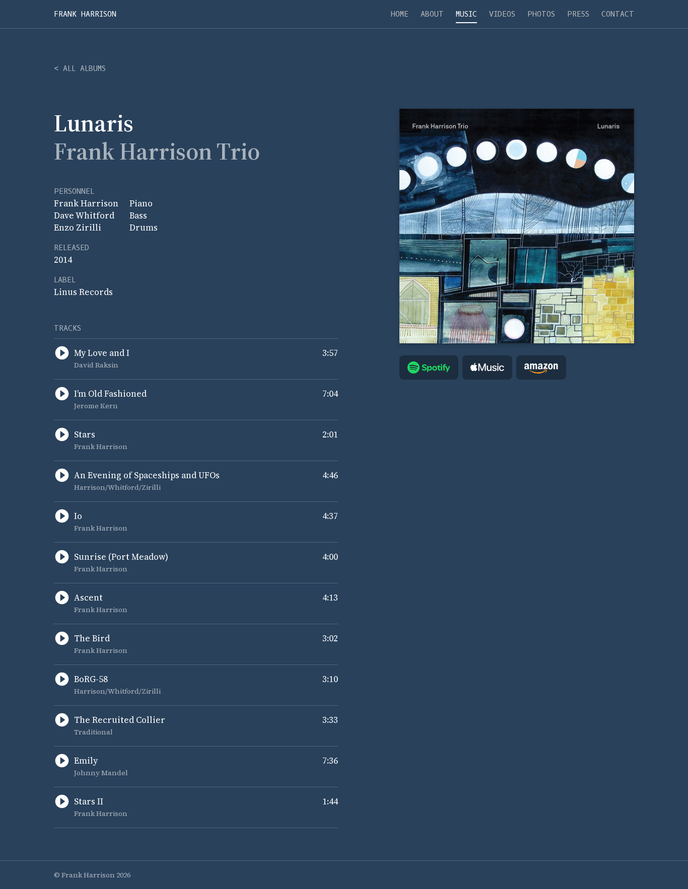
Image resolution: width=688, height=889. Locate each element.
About (432, 14)
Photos (541, 14)
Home (399, 14)
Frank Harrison (85, 14)
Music (466, 14)
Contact (617, 14)
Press (578, 14)
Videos (502, 14)
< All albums (80, 68)
